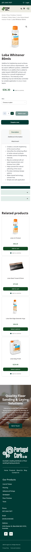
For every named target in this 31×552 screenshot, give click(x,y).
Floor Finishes (11, 15)
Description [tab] (15, 132)
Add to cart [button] (15, 248)
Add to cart (22, 113)
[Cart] (24, 8)
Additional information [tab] (15, 137)
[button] (26, 26)
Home (4, 15)
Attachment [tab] (15, 141)
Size (3, 98)
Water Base (12, 17)
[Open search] (21, 9)
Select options (15, 329)
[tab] (15, 187)
